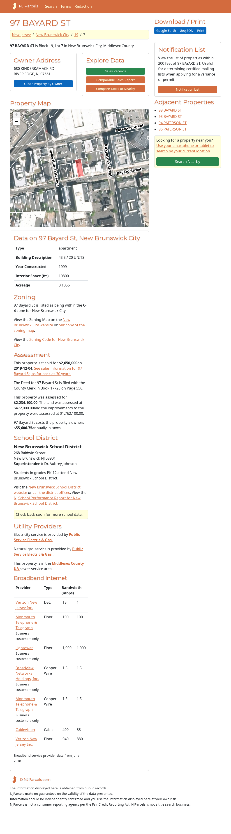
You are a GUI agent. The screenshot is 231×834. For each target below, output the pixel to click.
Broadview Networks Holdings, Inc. (27, 673)
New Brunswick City (52, 34)
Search (51, 6)
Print (200, 30)
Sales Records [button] (115, 71)
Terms (65, 6)
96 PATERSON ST (173, 129)
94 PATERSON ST (173, 122)
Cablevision (25, 729)
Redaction (83, 6)
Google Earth (166, 30)
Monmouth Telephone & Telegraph (26, 622)
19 (76, 34)
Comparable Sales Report (115, 80)
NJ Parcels (28, 6)
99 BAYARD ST (170, 110)
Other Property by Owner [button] (43, 84)
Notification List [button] (187, 89)
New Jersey (21, 34)
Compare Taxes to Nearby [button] (115, 89)
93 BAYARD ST (170, 116)
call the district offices (51, 492)
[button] (16, 115)
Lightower (24, 647)
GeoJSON (186, 30)
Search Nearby (187, 161)
